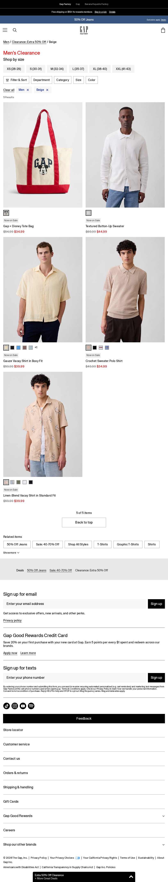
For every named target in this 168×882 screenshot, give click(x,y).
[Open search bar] (14, 30)
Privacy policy (12, 620)
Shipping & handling (18, 787)
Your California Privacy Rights (100, 857)
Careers (9, 830)
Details (112, 12)
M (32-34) (57, 69)
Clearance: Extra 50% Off (29, 42)
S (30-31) (36, 69)
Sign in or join (101, 12)
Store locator (13, 730)
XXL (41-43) (123, 69)
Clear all (8, 90)
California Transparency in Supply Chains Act (67, 867)
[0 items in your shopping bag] (163, 30)
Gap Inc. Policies (105, 867)
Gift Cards (10, 801)
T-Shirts (102, 544)
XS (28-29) (14, 69)
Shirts (152, 544)
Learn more (28, 653)
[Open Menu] (5, 30)
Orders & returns (15, 773)
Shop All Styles (78, 544)
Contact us (11, 759)
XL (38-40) (100, 69)
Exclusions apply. (153, 20)
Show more (9, 552)
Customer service (16, 744)
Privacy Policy (39, 857)
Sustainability (146, 857)
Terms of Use (127, 857)
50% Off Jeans (17, 544)
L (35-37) (78, 69)
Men (6, 42)
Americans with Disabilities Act (21, 867)
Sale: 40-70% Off (47, 544)
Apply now (10, 653)
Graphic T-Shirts (128, 544)
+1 (36, 347)
